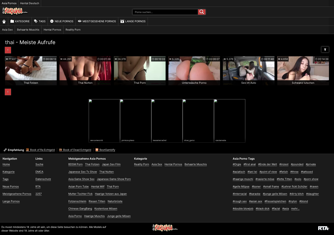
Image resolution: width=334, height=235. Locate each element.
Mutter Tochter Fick (80, 193)
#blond (303, 201)
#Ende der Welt (267, 164)
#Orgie (237, 164)
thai (9, 42)
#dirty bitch (297, 193)
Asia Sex (7, 29)
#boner (256, 186)
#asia (285, 208)
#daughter (312, 193)
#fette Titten (284, 179)
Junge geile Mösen (119, 216)
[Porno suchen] (202, 12)
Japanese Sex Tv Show (82, 171)
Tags (42, 21)
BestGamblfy (107, 149)
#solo (298, 179)
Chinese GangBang (80, 208)
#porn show (311, 179)
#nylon (293, 201)
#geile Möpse (241, 186)
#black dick (262, 208)
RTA (38, 186)
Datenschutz (43, 179)
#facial (276, 208)
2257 (38, 193)
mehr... (295, 208)
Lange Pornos (135, 21)
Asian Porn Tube (78, 186)
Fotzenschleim (77, 201)
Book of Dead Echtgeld (76, 149)
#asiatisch (239, 171)
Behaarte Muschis (28, 29)
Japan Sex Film (111, 164)
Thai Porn (113, 186)
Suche (39, 164)
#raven (314, 186)
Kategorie (22, 21)
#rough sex (240, 201)
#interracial (240, 193)
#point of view (268, 171)
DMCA (39, 171)
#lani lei (252, 171)
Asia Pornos (9, 3)
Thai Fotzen (92, 164)
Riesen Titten (97, 201)
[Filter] (325, 49)
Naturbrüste (115, 201)
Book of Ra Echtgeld (42, 149)
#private (311, 164)
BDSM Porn (75, 164)
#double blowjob (243, 208)
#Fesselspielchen (275, 201)
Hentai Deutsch (29, 3)
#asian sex (255, 201)
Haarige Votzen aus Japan (111, 193)
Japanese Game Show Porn (114, 179)
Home (6, 164)
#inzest (283, 164)
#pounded (297, 164)
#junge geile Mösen (275, 193)
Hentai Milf (97, 186)
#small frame (271, 186)
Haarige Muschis (94, 216)
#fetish (283, 171)
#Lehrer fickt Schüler (294, 186)
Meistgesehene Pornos (99, 21)
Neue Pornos (64, 21)
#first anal (250, 164)
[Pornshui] (15, 15)
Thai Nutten (106, 171)
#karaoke (254, 193)
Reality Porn (73, 29)
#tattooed (307, 171)
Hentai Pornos (52, 29)
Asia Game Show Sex (81, 179)
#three (294, 171)
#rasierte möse (265, 179)
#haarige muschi (243, 179)
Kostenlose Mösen (105, 208)
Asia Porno (75, 216)
